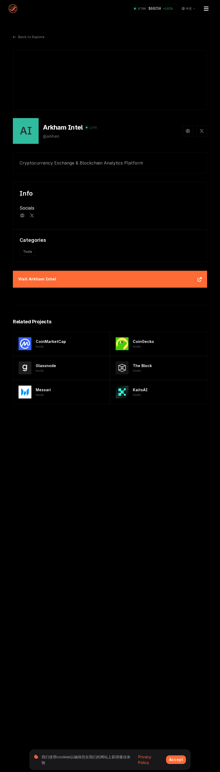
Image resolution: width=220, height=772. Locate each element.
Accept (176, 759)
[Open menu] (206, 8)
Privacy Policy (144, 760)
